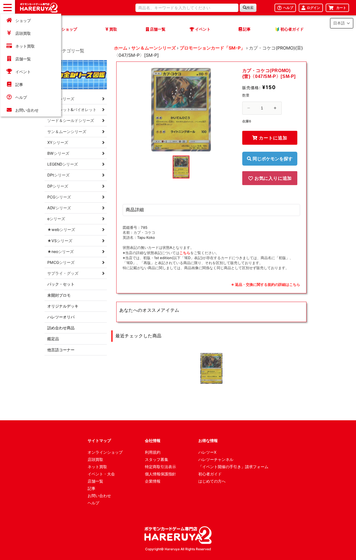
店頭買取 (23, 33)
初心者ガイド (210, 473)
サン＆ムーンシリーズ (153, 48)
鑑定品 (53, 338)
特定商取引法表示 (160, 466)
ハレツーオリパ (61, 317)
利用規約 (152, 452)
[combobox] (186, 8)
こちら (184, 252)
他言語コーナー (61, 349)
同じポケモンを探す (272, 158)
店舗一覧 (23, 59)
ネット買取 (25, 46)
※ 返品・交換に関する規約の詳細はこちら (265, 284)
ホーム (120, 48)
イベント (23, 71)
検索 (250, 8)
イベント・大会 (101, 473)
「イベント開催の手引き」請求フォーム (233, 466)
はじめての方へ (212, 481)
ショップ (23, 20)
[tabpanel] (181, 109)
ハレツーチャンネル (215, 459)
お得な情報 (208, 440)
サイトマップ (99, 440)
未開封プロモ (59, 295)
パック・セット (61, 284)
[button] (341, 23)
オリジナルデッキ (62, 306)
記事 (19, 84)
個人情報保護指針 (160, 473)
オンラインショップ (105, 452)
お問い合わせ (27, 110)
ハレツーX (207, 452)
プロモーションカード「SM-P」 (212, 48)
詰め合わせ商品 (61, 327)
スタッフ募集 (156, 459)
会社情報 (152, 440)
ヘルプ (21, 97)
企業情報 (152, 481)
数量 (246, 95)
